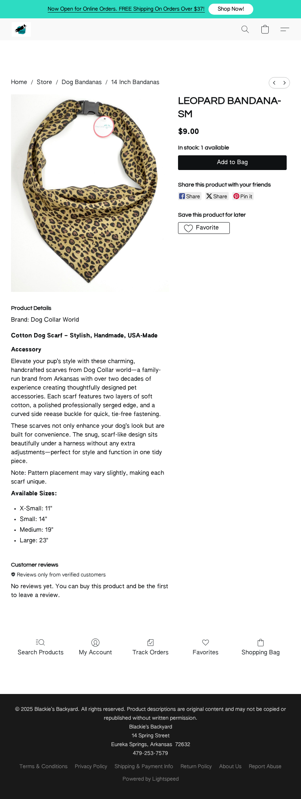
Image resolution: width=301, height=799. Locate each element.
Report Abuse (265, 766)
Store (44, 83)
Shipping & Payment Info (144, 766)
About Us (230, 766)
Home (19, 83)
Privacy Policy (91, 766)
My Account (95, 653)
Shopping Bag (261, 653)
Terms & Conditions (43, 766)
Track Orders (150, 653)
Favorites (205, 653)
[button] (230, 9)
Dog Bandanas (82, 83)
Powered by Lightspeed (151, 779)
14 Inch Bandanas (135, 83)
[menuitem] (274, 82)
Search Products (41, 653)
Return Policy (196, 766)
